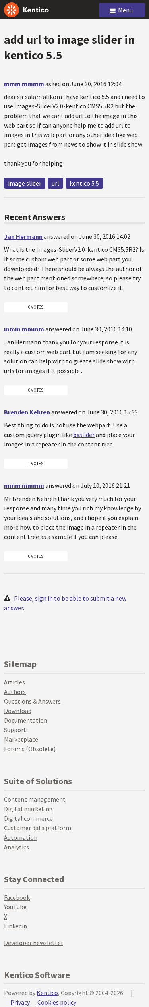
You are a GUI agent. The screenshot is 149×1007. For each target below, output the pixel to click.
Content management (35, 799)
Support (15, 730)
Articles (14, 682)
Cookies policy (56, 1002)
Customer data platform (37, 828)
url (55, 183)
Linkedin (15, 926)
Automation (20, 837)
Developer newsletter (33, 943)
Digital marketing (28, 809)
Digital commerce (28, 818)
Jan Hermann (23, 236)
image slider (24, 183)
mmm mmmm (24, 84)
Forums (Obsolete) (30, 749)
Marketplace (21, 739)
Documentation (25, 720)
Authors (15, 692)
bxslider (84, 435)
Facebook (17, 897)
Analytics (16, 847)
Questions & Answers (32, 701)
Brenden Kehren (27, 412)
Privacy (20, 1002)
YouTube (15, 907)
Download (17, 711)
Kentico (47, 993)
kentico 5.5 (84, 183)
